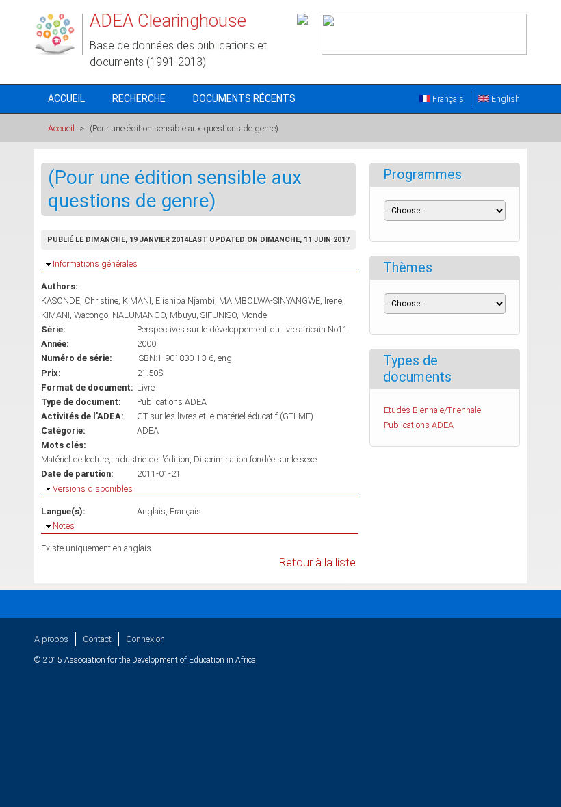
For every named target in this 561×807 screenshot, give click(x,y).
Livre (146, 387)
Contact (97, 639)
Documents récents (244, 98)
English (504, 99)
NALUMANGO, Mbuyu (154, 315)
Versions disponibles (93, 489)
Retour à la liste (317, 562)
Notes (64, 525)
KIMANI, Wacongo (74, 315)
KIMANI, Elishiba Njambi (168, 300)
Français (447, 99)
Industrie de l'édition (151, 459)
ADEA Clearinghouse (168, 20)
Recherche (139, 98)
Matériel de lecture (75, 459)
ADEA (148, 430)
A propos (51, 639)
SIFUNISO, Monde (233, 315)
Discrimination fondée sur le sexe (255, 459)
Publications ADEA (172, 402)
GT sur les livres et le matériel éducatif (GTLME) (225, 416)
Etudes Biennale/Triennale (432, 410)
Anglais (151, 511)
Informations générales (95, 264)
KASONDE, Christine (79, 300)
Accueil (66, 98)
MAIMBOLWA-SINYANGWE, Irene (280, 300)
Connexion (145, 639)
